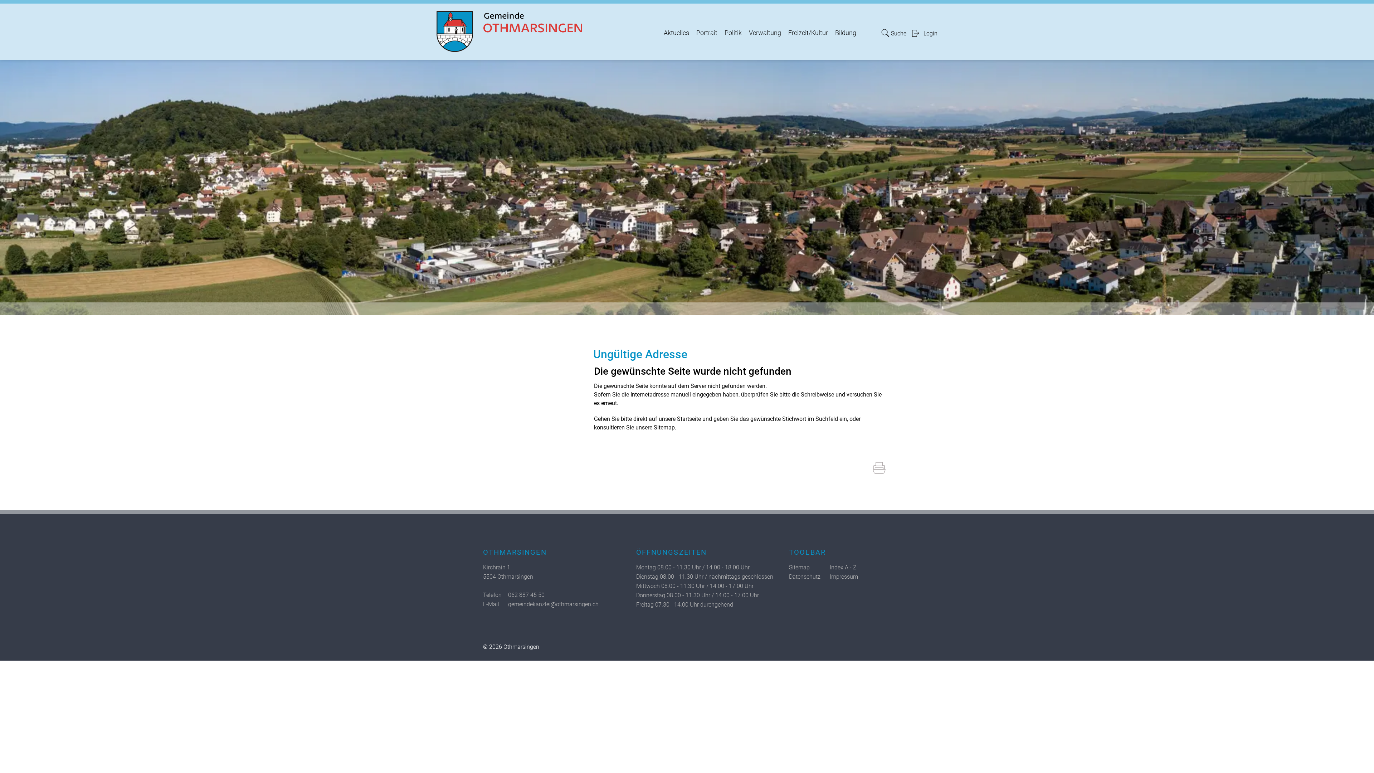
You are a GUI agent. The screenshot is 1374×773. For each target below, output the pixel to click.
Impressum (844, 576)
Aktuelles (676, 33)
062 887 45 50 (526, 595)
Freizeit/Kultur (808, 33)
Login (930, 33)
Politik (733, 33)
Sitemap (799, 567)
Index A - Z (843, 567)
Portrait (706, 33)
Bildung (845, 33)
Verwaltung (765, 33)
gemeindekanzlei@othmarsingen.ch (553, 604)
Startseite (689, 418)
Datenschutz (804, 576)
